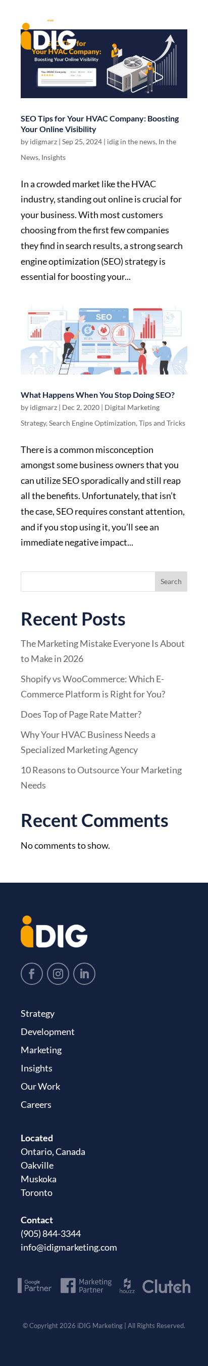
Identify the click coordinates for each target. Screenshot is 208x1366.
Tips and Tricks (162, 423)
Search (171, 581)
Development (48, 1031)
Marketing (41, 1049)
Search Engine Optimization (92, 423)
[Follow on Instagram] (58, 974)
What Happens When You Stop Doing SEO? (98, 394)
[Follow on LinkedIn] (84, 974)
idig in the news (131, 141)
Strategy (38, 1013)
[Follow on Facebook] (32, 974)
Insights (53, 157)
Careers (36, 1104)
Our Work (40, 1086)
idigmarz (43, 141)
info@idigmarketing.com (69, 1247)
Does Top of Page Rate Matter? (81, 714)
